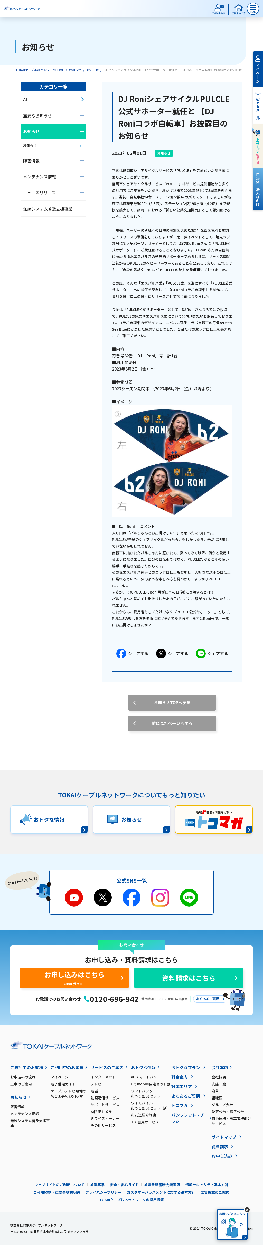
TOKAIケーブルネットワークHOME (39, 69)
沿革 (215, 1090)
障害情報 (17, 1106)
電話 (94, 1090)
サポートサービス (105, 1104)
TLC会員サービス (145, 1121)
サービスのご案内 (107, 1067)
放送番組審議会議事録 (162, 1184)
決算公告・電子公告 (228, 1111)
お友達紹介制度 (143, 1114)
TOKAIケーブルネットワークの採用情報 (131, 1199)
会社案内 (220, 1067)
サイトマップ (224, 1137)
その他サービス (103, 1125)
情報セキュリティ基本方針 (206, 1184)
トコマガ (179, 1105)
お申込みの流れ (22, 1076)
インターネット (103, 1076)
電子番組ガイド (63, 1083)
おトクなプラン (185, 1067)
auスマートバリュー (147, 1076)
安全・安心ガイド (124, 1184)
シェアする (138, 653)
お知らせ (75, 69)
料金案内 (179, 1077)
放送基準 (97, 1184)
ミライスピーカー (105, 1118)
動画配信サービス (105, 1097)
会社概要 (219, 1076)
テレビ (96, 1083)
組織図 (217, 1097)
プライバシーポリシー (103, 1192)
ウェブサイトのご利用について (59, 1184)
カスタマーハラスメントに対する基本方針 (161, 1192)
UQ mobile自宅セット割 (151, 1083)
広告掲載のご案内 (215, 1192)
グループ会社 (222, 1104)
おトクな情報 (143, 1067)
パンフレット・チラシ (187, 1118)
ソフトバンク (146, 1093)
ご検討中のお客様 (26, 1067)
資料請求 (220, 1146)
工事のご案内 (21, 1083)
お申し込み (222, 1156)
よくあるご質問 (185, 1096)
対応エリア (181, 1086)
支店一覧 (219, 1083)
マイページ (60, 1076)
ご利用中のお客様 (67, 1067)
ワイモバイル (150, 1105)
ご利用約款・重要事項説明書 (56, 1192)
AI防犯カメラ (101, 1111)
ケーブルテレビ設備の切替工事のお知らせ (68, 1093)
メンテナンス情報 (24, 1113)
